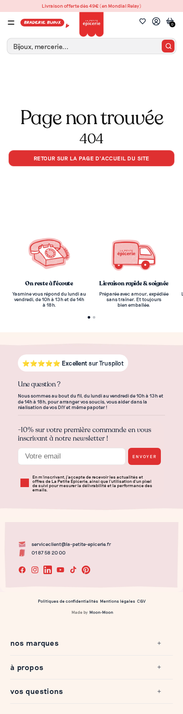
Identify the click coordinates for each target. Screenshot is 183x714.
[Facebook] (22, 570)
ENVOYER (144, 456)
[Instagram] (35, 570)
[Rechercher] (168, 46)
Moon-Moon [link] (101, 612)
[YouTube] (60, 570)
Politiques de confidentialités (68, 601)
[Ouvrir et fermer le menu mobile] (11, 22)
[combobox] (91, 46)
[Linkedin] (47, 570)
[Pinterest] (86, 570)
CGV (141, 601)
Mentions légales (117, 601)
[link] (156, 22)
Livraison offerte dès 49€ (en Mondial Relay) (91, 6)
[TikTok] (73, 570)
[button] (86, 643)
